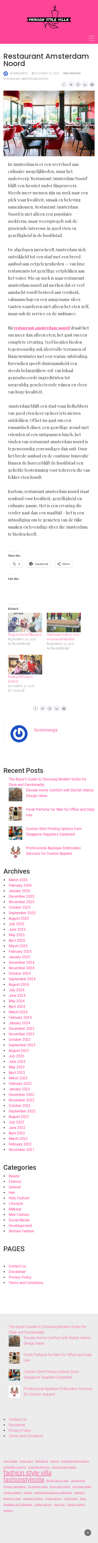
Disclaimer (17, 1272)
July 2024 (16, 990)
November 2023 (21, 1034)
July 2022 (16, 1122)
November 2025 (21, 902)
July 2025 (16, 924)
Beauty (14, 1176)
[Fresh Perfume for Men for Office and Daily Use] (15, 814)
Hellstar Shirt (78, 1480)
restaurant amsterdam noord (25, 79)
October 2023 (20, 1039)
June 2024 (17, 995)
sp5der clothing (43, 1504)
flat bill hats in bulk (57, 1480)
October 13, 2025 (47, 73)
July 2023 (16, 1056)
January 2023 (19, 1089)
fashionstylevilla (23, 1479)
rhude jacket (71, 1498)
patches (27, 1492)
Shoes (83, 1498)
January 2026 (19, 891)
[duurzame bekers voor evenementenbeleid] (64, 622)
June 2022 (17, 1127)
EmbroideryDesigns (39, 1467)
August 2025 (19, 918)
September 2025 (22, 913)
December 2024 (21, 962)
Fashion (15, 1181)
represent (79, 1492)
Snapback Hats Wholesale (17, 1504)
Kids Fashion (19, 1198)
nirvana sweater (12, 1492)
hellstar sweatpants (14, 1486)
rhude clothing (53, 1498)
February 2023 (20, 1083)
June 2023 (17, 1061)
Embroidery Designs (14, 1467)
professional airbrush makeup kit (53, 1492)
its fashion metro (38, 1486)
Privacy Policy (20, 1277)
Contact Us (17, 1266)
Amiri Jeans (27, 1461)
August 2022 (19, 1116)
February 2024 (20, 1017)
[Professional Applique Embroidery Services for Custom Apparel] (15, 852)
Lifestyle (16, 1203)
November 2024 (21, 968)
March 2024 (18, 1012)
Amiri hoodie (10, 1461)
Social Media (19, 1220)
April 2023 (17, 1072)
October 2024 (20, 973)
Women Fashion (21, 1231)
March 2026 (18, 880)
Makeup (15, 1209)
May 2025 (17, 935)
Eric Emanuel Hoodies (64, 1467)
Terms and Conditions (26, 1283)
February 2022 (20, 1144)
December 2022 (21, 1094)
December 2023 (21, 1028)
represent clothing (33, 1498)
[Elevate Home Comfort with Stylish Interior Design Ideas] (15, 794)
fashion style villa (27, 1473)
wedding (8, 1510)
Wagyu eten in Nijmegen (25, 634)
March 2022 (18, 1138)
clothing (54, 1461)
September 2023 (22, 1045)
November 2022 (21, 1100)
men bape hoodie (81, 1486)
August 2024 (19, 984)
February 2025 (20, 951)
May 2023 (17, 1067)
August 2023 (19, 1050)
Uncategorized (20, 1225)
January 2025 (19, 957)
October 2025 (20, 907)
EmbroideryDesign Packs (75, 1461)
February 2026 (20, 885)
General (15, 1187)
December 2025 (21, 896)
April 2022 (17, 1133)
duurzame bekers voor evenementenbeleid (63, 636)
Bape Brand (42, 1461)
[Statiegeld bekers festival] (25, 664)
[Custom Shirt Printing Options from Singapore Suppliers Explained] (15, 833)
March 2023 (18, 1078)
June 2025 (17, 929)
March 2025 (18, 946)
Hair (12, 1192)
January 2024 (19, 1023)
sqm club (59, 1504)
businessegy (19, 73)
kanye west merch (60, 1486)
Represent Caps (12, 1498)
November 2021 (21, 1150)
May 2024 (17, 1001)
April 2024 (17, 1006)
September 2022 (22, 1111)
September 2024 (22, 979)
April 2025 (17, 940)
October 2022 (20, 1105)
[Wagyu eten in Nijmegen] (25, 622)
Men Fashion (72, 73)
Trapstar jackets (76, 1504)
